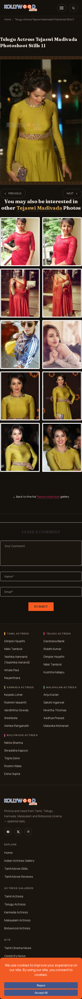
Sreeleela (10, 718)
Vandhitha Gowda (16, 710)
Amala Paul (11, 670)
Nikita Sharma (13, 743)
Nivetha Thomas (55, 710)
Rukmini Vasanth (15, 702)
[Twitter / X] (18, 832)
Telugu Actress (15, 904)
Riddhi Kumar (52, 649)
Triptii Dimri (12, 758)
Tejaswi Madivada (39, 208)
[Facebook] (8, 832)
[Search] (73, 8)
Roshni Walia (12, 766)
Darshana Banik (54, 641)
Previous (14, 193)
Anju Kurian (51, 695)
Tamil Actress (13, 896)
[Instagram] (28, 832)
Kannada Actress (16, 912)
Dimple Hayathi (14, 641)
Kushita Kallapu (54, 672)
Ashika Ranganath (16, 726)
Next (70, 193)
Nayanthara (12, 678)
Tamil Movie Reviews (18, 877)
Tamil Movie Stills (16, 869)
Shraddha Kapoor (16, 750)
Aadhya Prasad (54, 718)
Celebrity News (15, 956)
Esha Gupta (12, 774)
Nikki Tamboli (13, 649)
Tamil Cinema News (17, 948)
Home (7, 19)
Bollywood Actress (17, 928)
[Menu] (61, 8)
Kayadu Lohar (13, 695)
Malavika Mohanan (56, 726)
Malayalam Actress (17, 920)
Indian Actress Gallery (19, 861)
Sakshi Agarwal (54, 702)
